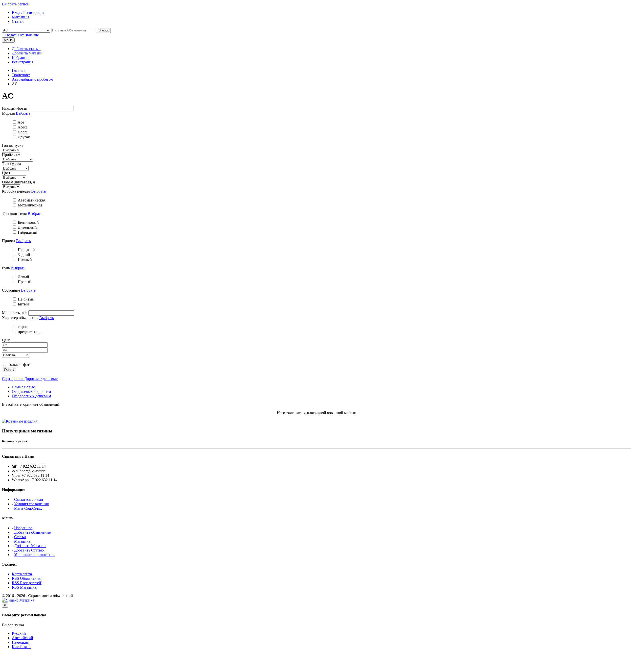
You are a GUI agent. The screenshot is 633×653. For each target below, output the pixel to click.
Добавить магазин (27, 53)
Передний (26, 250)
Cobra (22, 132)
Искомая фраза (14, 108)
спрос (22, 327)
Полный (24, 259)
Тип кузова (11, 164)
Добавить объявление (32, 532)
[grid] (9, 375)
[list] (4, 375)
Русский (19, 633)
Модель (8, 113)
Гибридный (27, 232)
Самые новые (23, 387)
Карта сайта (22, 574)
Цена (6, 340)
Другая (23, 137)
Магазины (22, 541)
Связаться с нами (28, 499)
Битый (23, 304)
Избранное (21, 57)
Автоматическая (31, 200)
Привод (8, 241)
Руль (6, 268)
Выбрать (23, 113)
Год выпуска (12, 145)
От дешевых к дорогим (31, 391)
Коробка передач (16, 191)
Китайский (21, 647)
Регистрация (22, 62)
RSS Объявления (26, 578)
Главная (18, 70)
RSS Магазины (24, 587)
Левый (23, 277)
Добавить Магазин (30, 546)
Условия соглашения (31, 504)
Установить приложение (34, 555)
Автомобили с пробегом (32, 79)
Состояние (11, 290)
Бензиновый (28, 222)
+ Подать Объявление (20, 35)
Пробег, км (11, 154)
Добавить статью (26, 49)
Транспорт (21, 75)
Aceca (22, 127)
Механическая (29, 205)
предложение (28, 331)
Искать (9, 369)
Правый (24, 282)
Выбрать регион (15, 4)
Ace (20, 122)
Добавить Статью (29, 550)
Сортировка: (30, 379)
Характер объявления (20, 318)
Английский (22, 638)
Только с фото (19, 364)
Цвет (6, 173)
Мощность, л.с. (14, 313)
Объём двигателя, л (18, 182)
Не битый (25, 299)
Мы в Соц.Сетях (28, 508)
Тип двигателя (14, 213)
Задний (23, 254)
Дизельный (27, 227)
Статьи (20, 537)
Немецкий (20, 642)
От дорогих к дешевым (31, 396)
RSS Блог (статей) (27, 583)
